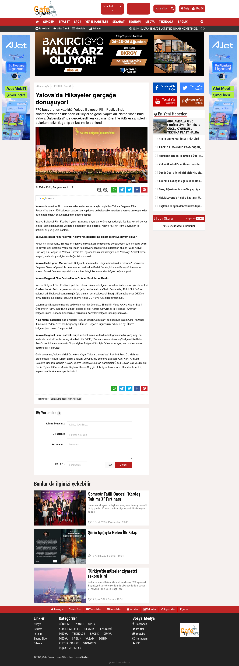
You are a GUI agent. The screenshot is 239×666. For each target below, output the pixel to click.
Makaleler (80, 28)
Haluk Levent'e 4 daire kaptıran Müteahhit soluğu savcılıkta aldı (180, 197)
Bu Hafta (200, 218)
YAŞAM (90, 638)
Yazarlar (133, 609)
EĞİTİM (103, 638)
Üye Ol (199, 8)
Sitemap (38, 643)
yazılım (112, 662)
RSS (137, 643)
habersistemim (123, 662)
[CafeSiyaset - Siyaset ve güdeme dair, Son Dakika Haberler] (45, 16)
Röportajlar (169, 609)
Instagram (141, 638)
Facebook (141, 624)
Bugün (189, 218)
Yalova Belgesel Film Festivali (66, 398)
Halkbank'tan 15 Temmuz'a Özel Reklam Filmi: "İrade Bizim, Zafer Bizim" (180, 156)
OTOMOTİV (89, 643)
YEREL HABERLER (96, 21)
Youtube (140, 633)
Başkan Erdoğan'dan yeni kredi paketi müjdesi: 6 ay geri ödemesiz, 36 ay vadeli (180, 206)
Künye (37, 624)
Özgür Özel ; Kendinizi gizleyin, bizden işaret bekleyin (180, 172)
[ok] (172, 8)
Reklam (38, 629)
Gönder (123, 464)
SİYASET (64, 21)
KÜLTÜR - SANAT (62, 86)
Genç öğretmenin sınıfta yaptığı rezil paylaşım (180, 189)
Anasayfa (44, 86)
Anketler (96, 28)
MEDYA (150, 21)
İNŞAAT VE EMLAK (70, 648)
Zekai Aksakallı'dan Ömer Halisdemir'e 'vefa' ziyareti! (180, 164)
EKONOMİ (135, 21)
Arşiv (185, 609)
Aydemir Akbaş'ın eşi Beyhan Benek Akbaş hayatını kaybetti (180, 181)
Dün (194, 218)
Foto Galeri (44, 28)
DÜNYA (107, 633)
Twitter (139, 629)
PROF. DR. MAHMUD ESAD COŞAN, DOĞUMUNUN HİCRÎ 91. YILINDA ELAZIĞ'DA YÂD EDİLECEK (180, 147)
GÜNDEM (48, 21)
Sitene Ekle (40, 638)
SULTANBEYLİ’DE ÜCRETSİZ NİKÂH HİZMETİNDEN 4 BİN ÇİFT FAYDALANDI (179, 28)
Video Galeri (62, 28)
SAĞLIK (183, 21)
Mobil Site (75, 609)
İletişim (38, 633)
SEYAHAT (118, 21)
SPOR (77, 21)
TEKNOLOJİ (166, 21)
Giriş (186, 8)
